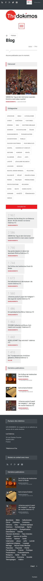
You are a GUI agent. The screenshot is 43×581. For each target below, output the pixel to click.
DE (28, 2)
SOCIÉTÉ (19, 193)
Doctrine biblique (26, 525)
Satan (17, 555)
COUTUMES (29, 120)
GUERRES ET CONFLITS (23, 148)
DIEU (17, 125)
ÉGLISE (31, 129)
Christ (8, 522)
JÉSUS (19, 157)
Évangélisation (25, 529)
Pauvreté (18, 548)
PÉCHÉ (19, 175)
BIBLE (19, 116)
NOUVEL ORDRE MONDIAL (15, 170)
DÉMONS (10, 125)
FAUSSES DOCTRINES (14, 143)
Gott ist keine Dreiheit (25, 388)
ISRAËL (27, 152)
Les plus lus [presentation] (21, 207)
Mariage (9, 546)
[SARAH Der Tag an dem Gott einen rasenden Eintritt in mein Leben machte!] (21, 82)
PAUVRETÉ (10, 175)
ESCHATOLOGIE (21, 129)
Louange (26, 543)
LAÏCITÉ (9, 161)
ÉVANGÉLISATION (26, 134)
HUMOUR (19, 152)
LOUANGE (10, 166)
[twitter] (13, 2)
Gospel (8, 536)
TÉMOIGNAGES (29, 193)
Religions (9, 555)
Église (29, 527)
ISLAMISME (10, 157)
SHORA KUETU (26, 189)
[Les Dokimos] (21, 20)
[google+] (9, 2)
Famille (20, 532)
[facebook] (5, 2)
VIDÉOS (9, 198)
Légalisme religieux (13, 543)
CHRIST (9, 120)
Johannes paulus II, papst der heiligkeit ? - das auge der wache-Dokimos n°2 (26, 403)
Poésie (20, 550)
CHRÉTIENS (18, 120)
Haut (33, 566)
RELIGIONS (25, 184)
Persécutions (11, 550)
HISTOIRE (10, 152)
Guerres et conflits (20, 536)
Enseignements (11, 529)
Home (30, 46)
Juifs (25, 541)
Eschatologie (19, 527)
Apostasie (9, 520)
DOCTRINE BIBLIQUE (28, 125)
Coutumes (26, 522)
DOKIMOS (10, 129)
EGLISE (10, 360)
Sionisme (20, 557)
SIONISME (10, 193)
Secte (24, 555)
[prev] (8, 90)
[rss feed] (2, 2)
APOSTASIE (10, 116)
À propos (34, 577)
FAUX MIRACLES (29, 143)
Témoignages (11, 559)
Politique (13, 35)
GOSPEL (9, 148)
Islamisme (10, 541)
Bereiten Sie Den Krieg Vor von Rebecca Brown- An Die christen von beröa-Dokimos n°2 (21, 220)
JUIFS (26, 157)
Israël (24, 539)
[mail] (16, 2)
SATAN (9, 189)
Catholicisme (27, 520)
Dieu (16, 525)
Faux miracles (27, 534)
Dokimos (9, 527)
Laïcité (31, 541)
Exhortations (10, 532)
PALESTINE (30, 170)
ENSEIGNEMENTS (11, 101)
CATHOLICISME (29, 116)
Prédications (10, 553)
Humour (17, 539)
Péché (26, 548)
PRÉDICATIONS (29, 180)
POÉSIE (9, 180)
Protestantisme (23, 553)
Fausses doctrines (13, 534)
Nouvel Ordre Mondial (22, 546)
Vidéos (20, 559)
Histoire (9, 539)
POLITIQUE (18, 180)
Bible (18, 520)
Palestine (9, 548)
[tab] (21, 207)
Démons (9, 525)
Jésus (18, 541)
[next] (34, 90)
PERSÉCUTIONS (30, 175)
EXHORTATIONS (12, 139)
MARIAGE (20, 166)
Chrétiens (16, 522)
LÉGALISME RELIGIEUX (22, 161)
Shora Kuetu (10, 557)
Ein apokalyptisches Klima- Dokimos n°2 (21, 312)
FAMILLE (22, 139)
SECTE (17, 189)
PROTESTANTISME (13, 184)
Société (29, 557)
